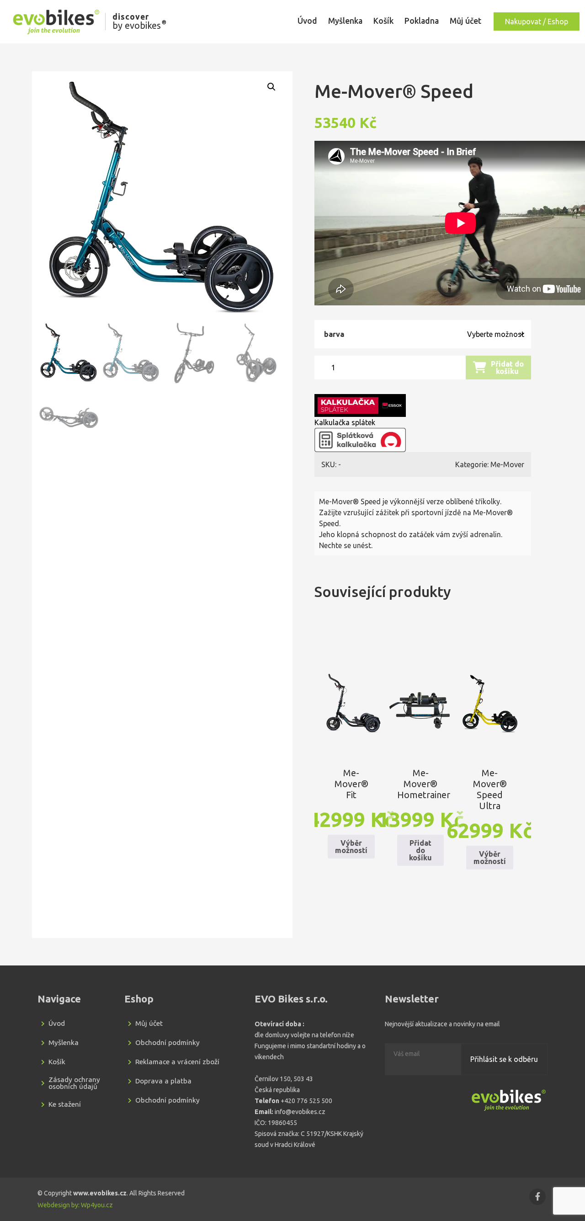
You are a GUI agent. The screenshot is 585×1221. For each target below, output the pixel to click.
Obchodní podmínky (167, 1042)
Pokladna (421, 20)
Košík (383, 20)
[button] (271, 87)
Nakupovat (536, 21)
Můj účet (465, 20)
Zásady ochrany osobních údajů (74, 1083)
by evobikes (138, 22)
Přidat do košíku (507, 367)
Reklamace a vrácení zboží (177, 1061)
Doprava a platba (163, 1080)
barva (334, 334)
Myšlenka (345, 20)
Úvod (307, 20)
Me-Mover (507, 464)
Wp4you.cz (97, 1205)
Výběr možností (351, 846)
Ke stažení (64, 1104)
